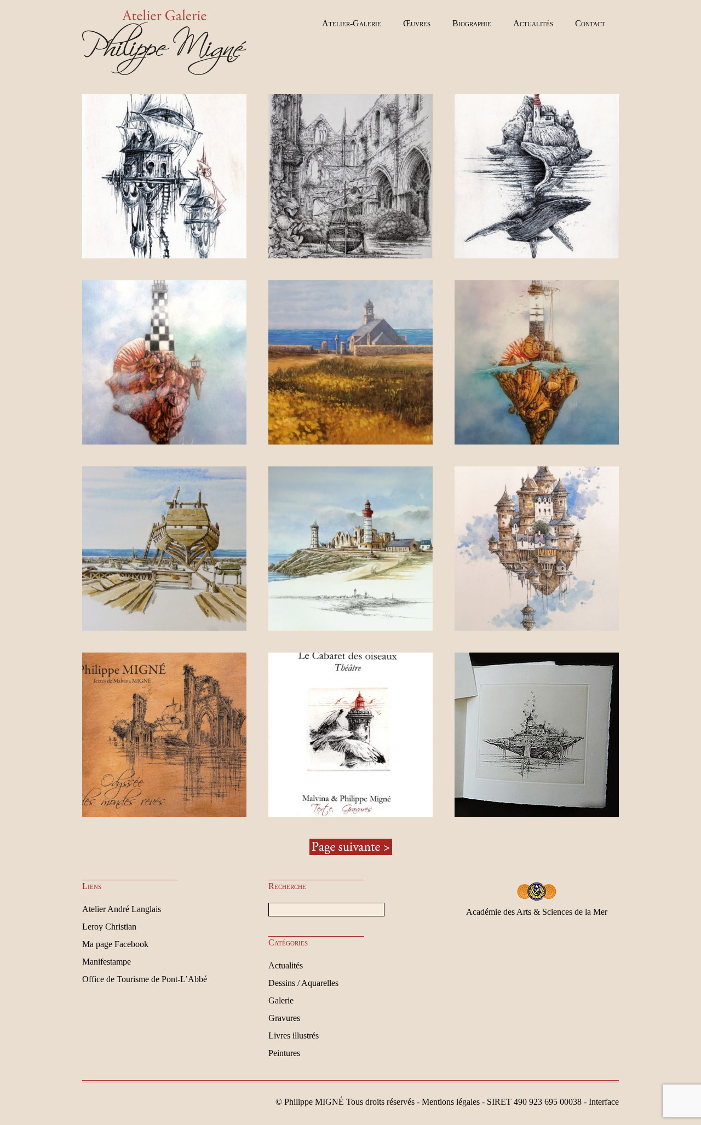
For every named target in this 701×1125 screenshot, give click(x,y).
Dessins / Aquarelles (303, 983)
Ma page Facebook (115, 944)
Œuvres (416, 23)
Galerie (281, 1000)
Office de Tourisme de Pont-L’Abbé (144, 979)
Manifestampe (106, 961)
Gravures (284, 1018)
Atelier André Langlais (121, 909)
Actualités (533, 23)
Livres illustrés (293, 1035)
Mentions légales (451, 1101)
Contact (590, 23)
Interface (604, 1101)
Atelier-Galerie (351, 23)
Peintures (284, 1053)
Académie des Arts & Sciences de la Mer (536, 911)
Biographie (471, 23)
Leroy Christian (109, 926)
